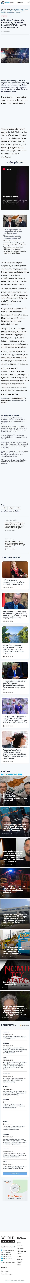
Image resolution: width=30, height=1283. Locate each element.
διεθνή (4, 508)
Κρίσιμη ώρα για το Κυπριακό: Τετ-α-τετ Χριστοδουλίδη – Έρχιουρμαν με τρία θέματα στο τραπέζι (12, 233)
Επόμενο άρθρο (9, 539)
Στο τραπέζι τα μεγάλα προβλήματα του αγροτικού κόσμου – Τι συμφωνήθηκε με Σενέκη (14, 437)
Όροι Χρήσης (4, 1271)
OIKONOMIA (20, 1248)
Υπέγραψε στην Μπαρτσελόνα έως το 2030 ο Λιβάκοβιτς (14, 1037)
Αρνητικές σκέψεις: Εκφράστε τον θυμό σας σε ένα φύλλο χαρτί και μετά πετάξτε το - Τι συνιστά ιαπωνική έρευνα (15, 525)
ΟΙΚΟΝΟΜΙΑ (6, 1074)
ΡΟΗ (8, 1025)
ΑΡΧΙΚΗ (19, 1243)
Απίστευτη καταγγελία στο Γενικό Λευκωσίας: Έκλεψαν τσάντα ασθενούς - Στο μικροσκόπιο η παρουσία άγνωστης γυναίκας (13, 420)
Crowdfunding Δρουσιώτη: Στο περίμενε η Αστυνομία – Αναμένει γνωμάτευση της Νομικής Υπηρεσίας (14, 827)
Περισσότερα (15, 1174)
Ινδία (18, 508)
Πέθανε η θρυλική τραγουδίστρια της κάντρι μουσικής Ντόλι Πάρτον (13, 582)
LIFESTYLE (20, 1256)
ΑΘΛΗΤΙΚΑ (6, 1032)
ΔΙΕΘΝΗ (5, 1162)
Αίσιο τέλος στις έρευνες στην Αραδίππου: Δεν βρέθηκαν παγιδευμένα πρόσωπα (13, 889)
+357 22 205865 (7, 1256)
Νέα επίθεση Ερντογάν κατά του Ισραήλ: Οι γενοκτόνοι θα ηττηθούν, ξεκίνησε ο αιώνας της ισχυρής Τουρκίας (15, 615)
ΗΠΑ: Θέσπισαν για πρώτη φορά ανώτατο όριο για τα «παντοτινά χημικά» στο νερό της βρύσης (15, 543)
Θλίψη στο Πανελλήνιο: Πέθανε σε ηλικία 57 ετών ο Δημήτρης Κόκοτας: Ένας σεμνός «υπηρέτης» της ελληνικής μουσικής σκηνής (14, 1010)
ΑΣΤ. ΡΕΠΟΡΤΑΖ (21, 1251)
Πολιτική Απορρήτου (6, 1274)
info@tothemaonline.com (8, 1262)
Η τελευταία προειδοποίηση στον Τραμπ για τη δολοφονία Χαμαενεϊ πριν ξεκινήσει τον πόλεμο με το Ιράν (14, 685)
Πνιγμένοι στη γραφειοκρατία (9, 983)
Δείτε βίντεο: (15, 162)
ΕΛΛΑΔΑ (5, 1058)
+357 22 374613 (7, 1258)
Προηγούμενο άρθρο (10, 520)
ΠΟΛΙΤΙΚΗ (5, 1087)
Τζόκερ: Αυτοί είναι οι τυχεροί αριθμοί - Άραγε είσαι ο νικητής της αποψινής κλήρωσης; (14, 461)
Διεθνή (9, 9)
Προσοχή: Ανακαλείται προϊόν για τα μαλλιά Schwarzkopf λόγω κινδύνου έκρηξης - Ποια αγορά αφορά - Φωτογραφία (14, 754)
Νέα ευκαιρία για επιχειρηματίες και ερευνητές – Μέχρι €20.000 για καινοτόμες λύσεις (14, 1080)
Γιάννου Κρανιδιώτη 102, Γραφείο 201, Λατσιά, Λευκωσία (7, 1252)
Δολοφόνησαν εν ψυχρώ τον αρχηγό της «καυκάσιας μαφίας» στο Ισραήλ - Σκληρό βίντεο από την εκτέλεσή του (15, 719)
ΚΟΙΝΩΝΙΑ (6, 1043)
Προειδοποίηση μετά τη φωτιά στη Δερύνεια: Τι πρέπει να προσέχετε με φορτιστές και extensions (14, 1155)
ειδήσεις (4, 402)
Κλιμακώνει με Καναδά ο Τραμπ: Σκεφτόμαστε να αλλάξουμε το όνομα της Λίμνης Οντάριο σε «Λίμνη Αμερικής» (13, 649)
